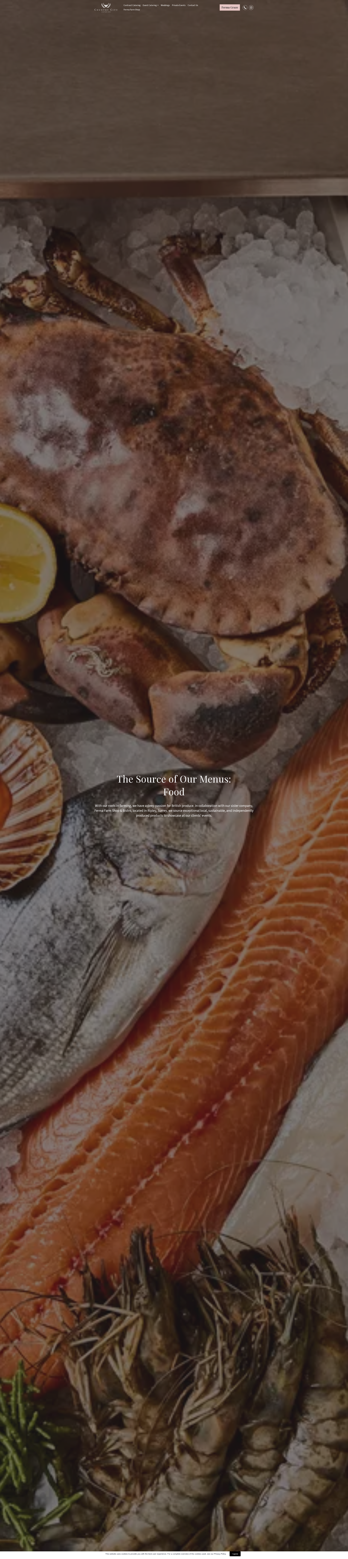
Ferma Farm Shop (132, 9)
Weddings (165, 5)
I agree (235, 1554)
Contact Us (193, 5)
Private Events (179, 5)
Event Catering (150, 5)
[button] (230, 7)
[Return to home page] (105, 7)
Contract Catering (132, 5)
